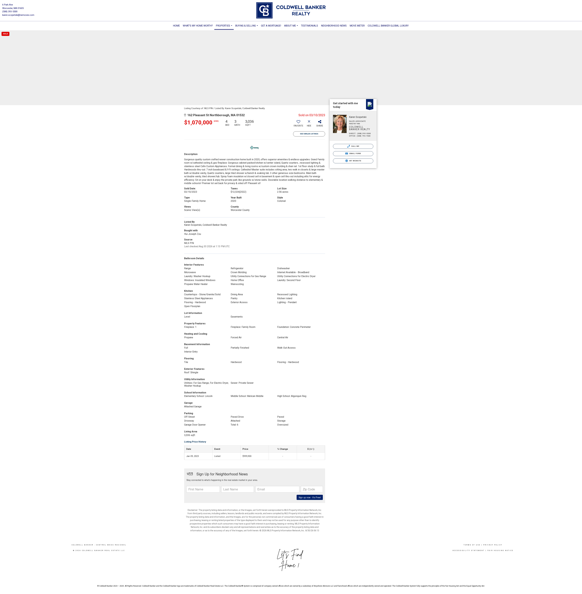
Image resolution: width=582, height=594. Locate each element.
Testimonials (309, 25)
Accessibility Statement (469, 550)
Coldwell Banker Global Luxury (388, 25)
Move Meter (357, 25)
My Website (355, 161)
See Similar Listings (309, 134)
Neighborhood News (334, 25)
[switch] (298, 124)
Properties (224, 27)
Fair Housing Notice (500, 550)
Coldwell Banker (82, 545)
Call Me (355, 146)
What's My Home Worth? (198, 25)
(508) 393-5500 (9, 11)
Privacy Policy (492, 545)
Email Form (355, 154)
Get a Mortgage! (271, 25)
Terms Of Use (472, 545)
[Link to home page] (291, 10)
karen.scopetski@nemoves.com (18, 15)
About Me (291, 27)
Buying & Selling (247, 27)
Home (176, 25)
